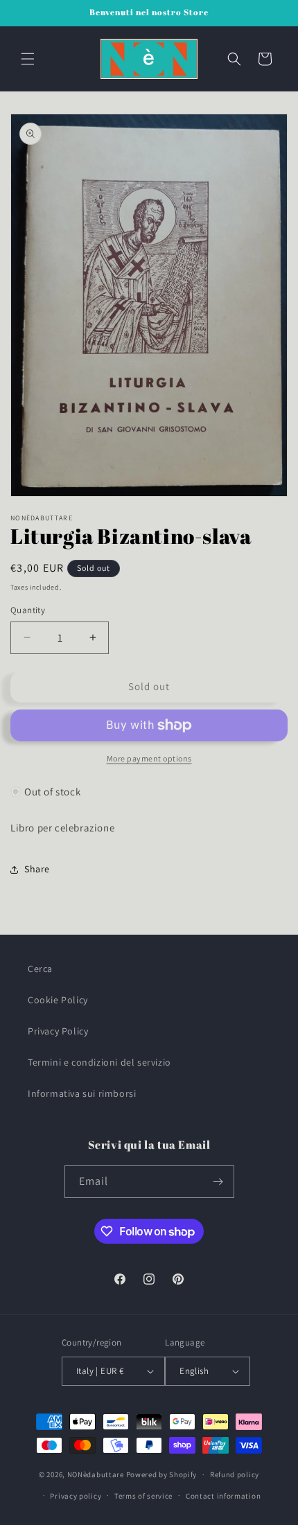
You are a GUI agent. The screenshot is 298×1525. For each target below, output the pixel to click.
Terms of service (143, 1496)
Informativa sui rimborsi (82, 1093)
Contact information (223, 1496)
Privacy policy (75, 1496)
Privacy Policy (58, 1031)
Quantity (27, 610)
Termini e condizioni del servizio (99, 1062)
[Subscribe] (218, 1181)
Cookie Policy (58, 1000)
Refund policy (234, 1474)
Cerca (40, 968)
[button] (27, 59)
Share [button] (37, 869)
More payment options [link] (149, 758)
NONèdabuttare (95, 1474)
